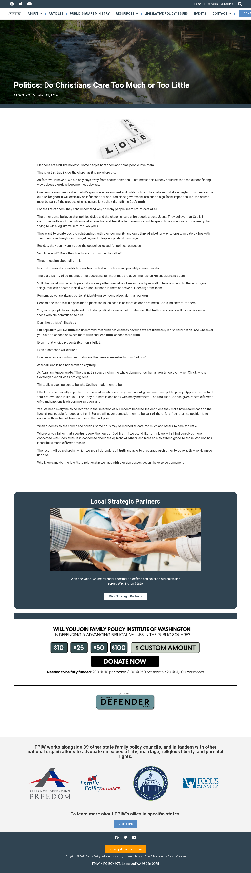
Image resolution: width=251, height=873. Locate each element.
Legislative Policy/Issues (166, 13)
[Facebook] (12, 4)
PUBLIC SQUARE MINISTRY (90, 13)
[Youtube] (29, 4)
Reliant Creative (177, 856)
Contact (219, 13)
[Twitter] (21, 4)
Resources (125, 13)
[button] (240, 4)
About (33, 13)
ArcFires (145, 856)
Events (200, 13)
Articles (56, 13)
